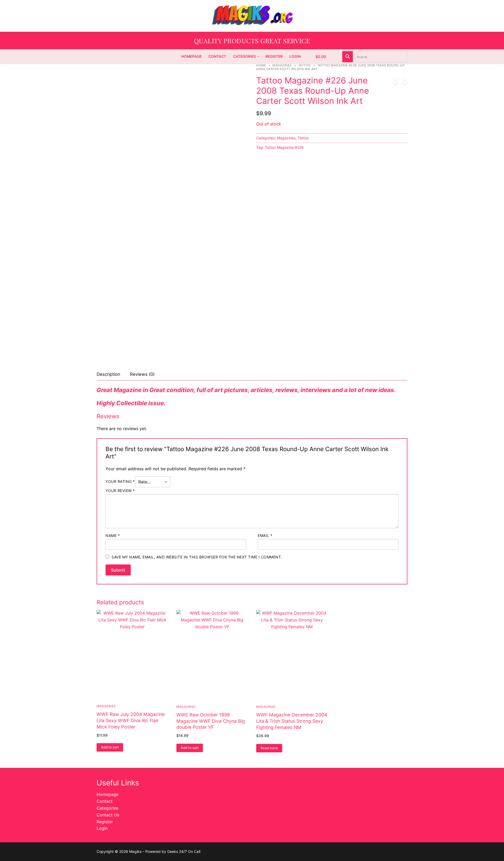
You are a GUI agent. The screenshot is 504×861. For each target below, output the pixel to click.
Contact (105, 801)
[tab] (108, 375)
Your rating (120, 481)
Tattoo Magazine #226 (284, 147)
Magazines (282, 65)
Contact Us (108, 814)
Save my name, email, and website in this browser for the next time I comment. (197, 557)
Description (108, 374)
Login (102, 828)
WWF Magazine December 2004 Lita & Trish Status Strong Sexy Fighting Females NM (291, 721)
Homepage (107, 794)
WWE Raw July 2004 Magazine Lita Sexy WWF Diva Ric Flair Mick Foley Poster (131, 720)
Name (113, 535)
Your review (120, 490)
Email (265, 535)
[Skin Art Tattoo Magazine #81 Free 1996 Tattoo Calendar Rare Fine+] (395, 82)
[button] (110, 747)
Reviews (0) (142, 374)
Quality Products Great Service (252, 40)
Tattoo (304, 65)
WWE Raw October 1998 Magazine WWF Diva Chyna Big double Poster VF (210, 721)
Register (105, 821)
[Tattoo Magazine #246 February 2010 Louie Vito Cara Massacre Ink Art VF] (405, 82)
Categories (107, 808)
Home (261, 65)
